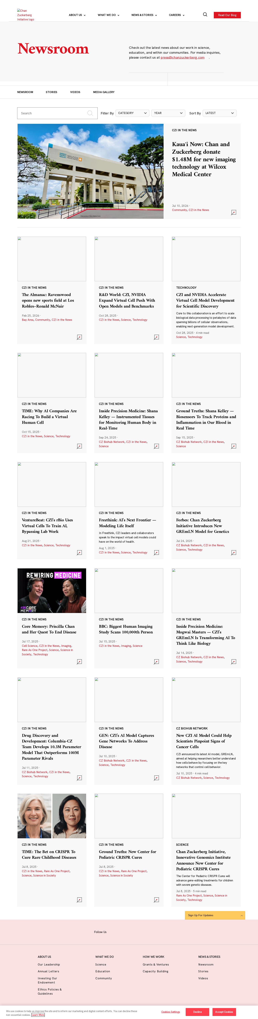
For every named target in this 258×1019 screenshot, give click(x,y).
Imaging (66, 646)
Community (179, 210)
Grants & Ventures (156, 964)
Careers (175, 15)
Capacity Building (155, 971)
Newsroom (25, 92)
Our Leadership (49, 964)
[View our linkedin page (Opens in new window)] (142, 931)
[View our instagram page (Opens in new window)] (123, 931)
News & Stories (142, 15)
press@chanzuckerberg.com (182, 57)
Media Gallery (103, 92)
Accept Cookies (224, 1011)
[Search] (205, 15)
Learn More (38, 1014)
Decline (197, 1011)
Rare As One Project (34, 650)
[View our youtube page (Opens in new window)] (161, 931)
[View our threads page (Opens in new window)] (133, 931)
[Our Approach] (27, 15)
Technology (139, 320)
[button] (132, 113)
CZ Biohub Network (111, 442)
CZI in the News (199, 210)
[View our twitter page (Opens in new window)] (151, 931)
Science (126, 320)
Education (102, 971)
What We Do (107, 15)
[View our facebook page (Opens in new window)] (114, 931)
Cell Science (29, 646)
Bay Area (27, 320)
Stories (51, 92)
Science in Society (44, 875)
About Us (76, 15)
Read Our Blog (227, 15)
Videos (75, 92)
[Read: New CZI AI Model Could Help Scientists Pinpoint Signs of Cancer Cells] (206, 730)
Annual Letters (48, 971)
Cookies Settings (170, 1011)
